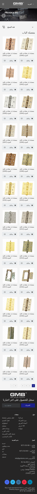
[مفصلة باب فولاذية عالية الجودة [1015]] (10, 246)
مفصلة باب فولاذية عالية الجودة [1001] (10, 54)
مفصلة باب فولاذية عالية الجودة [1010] (27, 199)
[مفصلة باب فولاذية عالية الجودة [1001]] (10, 44)
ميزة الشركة (22, 420)
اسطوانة (5, 423)
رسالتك (28, 60)
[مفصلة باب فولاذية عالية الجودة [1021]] (10, 333)
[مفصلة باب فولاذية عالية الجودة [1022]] (27, 362)
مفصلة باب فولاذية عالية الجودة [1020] (27, 344)
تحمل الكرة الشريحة (8, 434)
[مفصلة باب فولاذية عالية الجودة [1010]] (27, 188)
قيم (3, 449)
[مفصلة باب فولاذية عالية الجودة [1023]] (10, 362)
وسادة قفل (5, 428)
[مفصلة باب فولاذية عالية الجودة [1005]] (10, 102)
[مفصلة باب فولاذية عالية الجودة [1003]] (10, 73)
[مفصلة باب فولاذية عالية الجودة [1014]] (27, 246)
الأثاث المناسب (7, 436)
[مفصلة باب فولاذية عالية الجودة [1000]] (27, 44)
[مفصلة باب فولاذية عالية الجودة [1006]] (27, 130)
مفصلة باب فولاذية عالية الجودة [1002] (27, 83)
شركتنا (20, 418)
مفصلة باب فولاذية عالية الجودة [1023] (10, 373)
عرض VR (21, 426)
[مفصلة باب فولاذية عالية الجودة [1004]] (27, 102)
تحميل (4, 457)
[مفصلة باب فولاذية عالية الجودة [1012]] (27, 217)
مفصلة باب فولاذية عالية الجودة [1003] (10, 83)
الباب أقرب (5, 431)
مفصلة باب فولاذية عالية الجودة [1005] (10, 112)
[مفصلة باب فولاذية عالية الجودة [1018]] (27, 304)
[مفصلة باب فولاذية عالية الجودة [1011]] (10, 188)
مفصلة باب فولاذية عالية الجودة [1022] (27, 373)
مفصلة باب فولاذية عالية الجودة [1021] (10, 344)
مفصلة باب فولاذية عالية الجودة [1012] (27, 228)
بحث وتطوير (6, 446)
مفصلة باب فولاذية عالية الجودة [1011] (10, 199)
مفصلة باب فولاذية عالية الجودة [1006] (27, 141)
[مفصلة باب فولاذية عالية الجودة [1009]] (10, 159)
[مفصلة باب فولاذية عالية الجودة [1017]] (10, 275)
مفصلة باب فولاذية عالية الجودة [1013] (10, 228)
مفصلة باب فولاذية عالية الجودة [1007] (10, 141)
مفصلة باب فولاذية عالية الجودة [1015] (10, 257)
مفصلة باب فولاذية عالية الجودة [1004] (27, 112)
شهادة (20, 428)
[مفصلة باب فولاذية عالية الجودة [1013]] (10, 217)
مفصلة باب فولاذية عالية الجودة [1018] (27, 315)
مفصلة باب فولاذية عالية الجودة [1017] (10, 286)
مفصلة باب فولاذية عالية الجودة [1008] (27, 170)
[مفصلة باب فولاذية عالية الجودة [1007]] (10, 130)
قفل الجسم (5, 420)
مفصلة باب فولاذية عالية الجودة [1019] (10, 315)
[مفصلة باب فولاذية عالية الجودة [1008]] (27, 159)
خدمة (3, 443)
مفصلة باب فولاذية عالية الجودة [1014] (27, 257)
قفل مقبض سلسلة (8, 418)
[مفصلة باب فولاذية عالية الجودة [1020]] (27, 333)
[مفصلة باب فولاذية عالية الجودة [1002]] (27, 73)
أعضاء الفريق (22, 423)
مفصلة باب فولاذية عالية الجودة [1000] (27, 54)
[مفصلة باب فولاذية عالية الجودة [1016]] (27, 275)
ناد (3, 451)
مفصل (4, 426)
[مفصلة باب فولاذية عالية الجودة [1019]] (10, 304)
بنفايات (4, 454)
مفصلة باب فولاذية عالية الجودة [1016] (27, 286)
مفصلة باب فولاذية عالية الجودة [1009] (10, 170)
